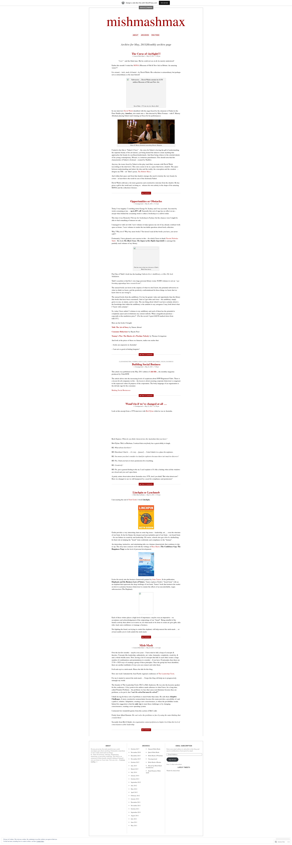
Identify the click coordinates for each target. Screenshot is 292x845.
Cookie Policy (40, 841)
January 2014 (135, 776)
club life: (153, 371)
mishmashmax (146, 21)
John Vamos (156, 579)
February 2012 (135, 796)
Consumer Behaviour (120, 331)
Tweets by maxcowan (173, 771)
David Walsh (128, 111)
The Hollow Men (144, 171)
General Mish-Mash (139, 56)
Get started (164, 3)
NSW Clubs (142, 361)
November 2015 (136, 759)
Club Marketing (125, 361)
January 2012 (135, 799)
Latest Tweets (184, 767)
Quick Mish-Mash (153, 752)
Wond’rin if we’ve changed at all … (146, 404)
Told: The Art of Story (120, 327)
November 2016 (136, 752)
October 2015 (135, 762)
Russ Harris (156, 546)
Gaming (135, 361)
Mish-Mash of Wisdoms (155, 756)
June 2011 (134, 822)
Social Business (167, 361)
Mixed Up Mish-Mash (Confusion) (154, 766)
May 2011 (134, 825)
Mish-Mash (146, 645)
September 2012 (136, 782)
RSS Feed (155, 35)
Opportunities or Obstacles (146, 201)
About (135, 35)
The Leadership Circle (166, 673)
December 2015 (136, 756)
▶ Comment (146, 193)
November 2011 (136, 805)
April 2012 (134, 792)
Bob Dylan (150, 411)
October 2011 (135, 809)
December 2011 (136, 802)
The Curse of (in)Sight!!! (146, 54)
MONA (136, 65)
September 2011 (136, 812)
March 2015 (134, 769)
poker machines (153, 361)
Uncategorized (139, 204)
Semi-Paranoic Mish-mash (153, 772)
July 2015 (134, 766)
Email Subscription (184, 746)
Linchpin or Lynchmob (146, 492)
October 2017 (135, 749)
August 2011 (135, 816)
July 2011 (134, 819)
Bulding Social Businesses (121, 390)
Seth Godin (133, 499)
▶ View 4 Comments (146, 395)
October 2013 (135, 779)
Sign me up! (172, 759)
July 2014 (134, 772)
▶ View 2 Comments (146, 354)
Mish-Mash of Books (139, 495)
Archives (145, 35)
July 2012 (134, 785)
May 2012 (134, 789)
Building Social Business (146, 364)
